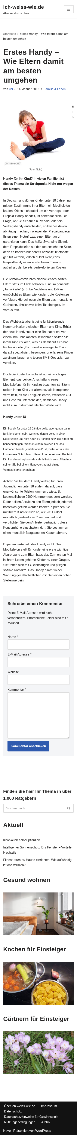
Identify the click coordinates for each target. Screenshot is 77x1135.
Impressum (49, 1106)
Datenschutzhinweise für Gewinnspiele (31, 1116)
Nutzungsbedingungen (19, 1122)
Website (13, 672)
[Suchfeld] (69, 808)
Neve (7, 1130)
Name (12, 637)
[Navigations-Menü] (69, 9)
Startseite (9, 33)
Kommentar (16, 689)
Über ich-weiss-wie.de (19, 1106)
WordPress (43, 1130)
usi (11, 89)
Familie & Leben (55, 89)
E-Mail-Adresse (19, 654)
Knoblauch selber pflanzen (21, 840)
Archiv (45, 1122)
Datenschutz (13, 1111)
